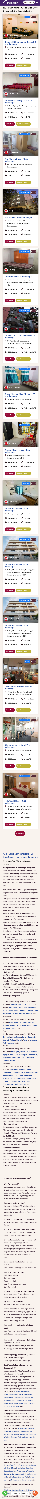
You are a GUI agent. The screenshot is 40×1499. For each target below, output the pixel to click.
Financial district (9, 1061)
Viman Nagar (16, 1037)
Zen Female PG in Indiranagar (18, 217)
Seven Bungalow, (10, 1471)
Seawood (6, 1028)
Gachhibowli (33, 1055)
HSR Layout (18, 1075)
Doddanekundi (19, 1078)
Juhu (36, 1011)
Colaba (10, 1011)
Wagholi (6, 1040)
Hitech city (24, 1052)
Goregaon (28, 1005)
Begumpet (7, 1058)
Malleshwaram (20, 1084)
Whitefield (28, 1075)
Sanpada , (6, 1025)
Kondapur (23, 1055)
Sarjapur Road (8, 1078)
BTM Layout (26, 1081)
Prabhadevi (32, 1008)
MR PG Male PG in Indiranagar (18, 276)
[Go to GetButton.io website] (35, 1497)
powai (15, 1008)
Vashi (11, 1022)
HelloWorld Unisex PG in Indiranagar (16, 802)
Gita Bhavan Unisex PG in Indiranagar (16, 160)
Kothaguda (14, 1055)
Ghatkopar (7, 1013)
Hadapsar (11, 1043)
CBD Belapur (32, 1025)
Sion (16, 1011)
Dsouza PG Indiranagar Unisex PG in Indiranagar (20, 43)
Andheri (14, 1005)
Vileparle (30, 1011)
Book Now (9, 65)
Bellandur (15, 1069)
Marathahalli (8, 1075)
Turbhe (13, 1028)
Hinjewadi (6, 1037)
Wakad (12, 1040)
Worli (5, 1011)
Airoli (24, 1025)
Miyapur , (6, 1055)
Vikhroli (22, 1013)
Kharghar (18, 1022)
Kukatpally (33, 1052)
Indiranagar (7, 1072)
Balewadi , (31, 1037)
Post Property (29, 2)
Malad (20, 1005)
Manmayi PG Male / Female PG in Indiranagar (20, 336)
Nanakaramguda (18, 1058)
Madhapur (15, 1052)
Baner (24, 1037)
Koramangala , (18, 1072)
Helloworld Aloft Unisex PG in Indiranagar (18, 687)
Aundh (25, 1040)
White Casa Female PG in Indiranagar (16, 509)
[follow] (37, 3)
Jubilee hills (30, 1058)
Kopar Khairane (29, 1022)
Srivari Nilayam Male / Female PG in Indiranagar (20, 395)
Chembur (22, 1011)
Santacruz (23, 1008)
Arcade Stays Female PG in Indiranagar (17, 451)
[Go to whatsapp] (4, 1493)
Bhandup (29, 1013)
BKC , (11, 1008)
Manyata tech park (31, 1072)
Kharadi (19, 1040)
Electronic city (15, 1081)
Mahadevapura (25, 1069)
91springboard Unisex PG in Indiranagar (17, 746)
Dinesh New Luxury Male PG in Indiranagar (19, 101)
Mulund (15, 1013)
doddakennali (31, 1078)
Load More (20, 833)
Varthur (6, 1081)
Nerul (19, 1025)
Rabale (13, 1025)
